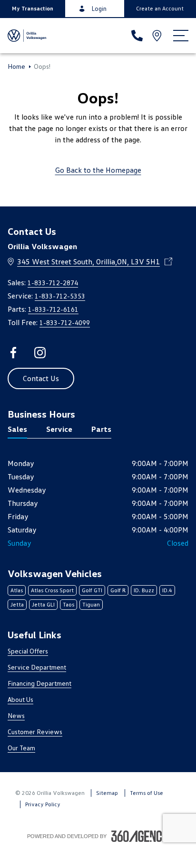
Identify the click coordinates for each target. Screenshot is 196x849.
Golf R (118, 590)
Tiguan (91, 604)
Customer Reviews (35, 732)
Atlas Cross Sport (52, 590)
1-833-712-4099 (64, 322)
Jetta (17, 604)
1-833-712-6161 (53, 309)
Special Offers (28, 651)
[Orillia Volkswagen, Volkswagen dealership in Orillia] (27, 35)
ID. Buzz (144, 590)
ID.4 (167, 590)
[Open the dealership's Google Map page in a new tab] (158, 35)
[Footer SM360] (140, 836)
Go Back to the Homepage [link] (98, 170)
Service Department (37, 667)
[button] (32, 8)
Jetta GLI (43, 604)
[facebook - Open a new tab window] (13, 352)
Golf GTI (92, 590)
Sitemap (107, 792)
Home (16, 66)
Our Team (21, 748)
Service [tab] (59, 429)
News (16, 715)
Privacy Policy (42, 804)
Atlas (16, 590)
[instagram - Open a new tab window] (40, 352)
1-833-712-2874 (53, 283)
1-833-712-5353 (60, 296)
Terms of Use (146, 792)
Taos (68, 604)
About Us (20, 699)
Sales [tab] (17, 429)
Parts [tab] (101, 429)
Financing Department (39, 683)
